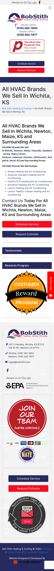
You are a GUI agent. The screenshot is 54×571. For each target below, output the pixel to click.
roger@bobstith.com (19, 362)
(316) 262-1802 (27, 28)
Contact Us (12, 200)
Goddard (47, 150)
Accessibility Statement (36, 552)
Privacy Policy (14, 552)
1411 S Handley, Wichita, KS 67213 (26, 344)
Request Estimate (26, 70)
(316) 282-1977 (27, 34)
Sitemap (47, 548)
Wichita (9, 150)
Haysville (36, 150)
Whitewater (40, 157)
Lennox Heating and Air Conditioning (27, 188)
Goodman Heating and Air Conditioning (28, 184)
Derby (6, 153)
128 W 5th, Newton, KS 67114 (23, 347)
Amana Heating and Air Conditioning (27, 171)
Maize (27, 150)
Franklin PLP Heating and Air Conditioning (30, 181)
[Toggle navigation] (50, 7)
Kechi (13, 160)
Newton (18, 150)
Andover (6, 157)
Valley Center (18, 153)
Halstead (17, 157)
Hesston (28, 157)
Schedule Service (26, 63)
